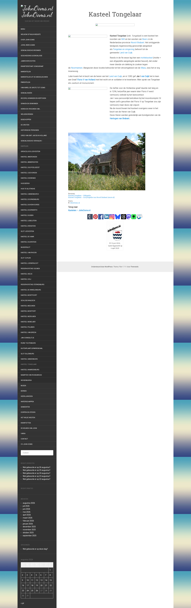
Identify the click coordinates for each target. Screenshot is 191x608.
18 (32, 585)
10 (28, 580)
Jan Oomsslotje (27, 338)
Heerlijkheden (27, 396)
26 (37, 591)
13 (41, 580)
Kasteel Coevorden (29, 173)
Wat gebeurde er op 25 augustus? (36, 470)
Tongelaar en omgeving (123, 49)
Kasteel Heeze (26, 274)
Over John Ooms (27, 40)
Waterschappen (27, 402)
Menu (23, 29)
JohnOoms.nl (75, 203)
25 (32, 591)
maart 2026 (27, 518)
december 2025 (29, 527)
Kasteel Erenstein (28, 226)
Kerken (24, 391)
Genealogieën (26, 93)
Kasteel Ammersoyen (29, 162)
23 (23, 591)
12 (37, 580)
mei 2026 (26, 512)
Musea (23, 386)
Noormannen (77, 68)
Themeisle (134, 267)
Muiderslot (25, 247)
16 (23, 585)
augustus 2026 (29, 503)
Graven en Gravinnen (29, 103)
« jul (22, 603)
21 (46, 585)
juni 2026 (26, 509)
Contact (24, 439)
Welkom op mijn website (31, 34)
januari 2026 (28, 524)
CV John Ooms (26, 444)
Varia (23, 433)
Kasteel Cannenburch (30, 194)
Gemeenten (25, 407)
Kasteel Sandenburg (29, 359)
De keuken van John (29, 428)
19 (37, 585)
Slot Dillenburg (27, 354)
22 (51, 585)
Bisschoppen (26, 119)
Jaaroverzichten (28, 61)
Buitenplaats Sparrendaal (32, 348)
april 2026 (27, 515)
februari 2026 (28, 521)
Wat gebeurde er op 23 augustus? (36, 476)
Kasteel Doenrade (28, 178)
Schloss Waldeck (28, 300)
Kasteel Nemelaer (28, 322)
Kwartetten (26, 423)
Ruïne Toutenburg (28, 343)
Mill (123, 39)
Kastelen (24, 146)
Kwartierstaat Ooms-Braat (32, 66)
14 (46, 580)
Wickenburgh (26, 380)
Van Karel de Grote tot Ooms (33, 88)
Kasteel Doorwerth (29, 210)
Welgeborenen (27, 114)
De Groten (25, 125)
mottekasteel (147, 57)
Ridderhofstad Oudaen (30, 268)
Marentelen (26, 72)
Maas (143, 68)
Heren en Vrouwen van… (31, 109)
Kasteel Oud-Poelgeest (30, 167)
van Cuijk (145, 76)
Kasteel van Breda (28, 332)
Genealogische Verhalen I (31, 141)
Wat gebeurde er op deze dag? (35, 549)
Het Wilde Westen (28, 417)
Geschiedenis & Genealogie (31, 56)
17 (28, 585)
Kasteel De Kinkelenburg (31, 290)
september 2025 (29, 536)
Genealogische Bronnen (31, 50)
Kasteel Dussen (27, 215)
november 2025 (29, 530)
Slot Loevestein (27, 231)
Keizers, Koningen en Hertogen (33, 98)
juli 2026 (26, 506)
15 (51, 580)
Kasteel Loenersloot (29, 263)
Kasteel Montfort (28, 311)
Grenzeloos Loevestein (30, 151)
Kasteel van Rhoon (29, 253)
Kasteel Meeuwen (28, 306)
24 (28, 591)
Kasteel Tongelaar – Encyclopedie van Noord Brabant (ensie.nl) (91, 197)
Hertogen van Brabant (119, 118)
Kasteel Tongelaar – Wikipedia (79, 195)
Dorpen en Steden (28, 412)
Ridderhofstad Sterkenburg (32, 284)
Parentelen (25, 82)
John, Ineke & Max (28, 45)
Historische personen (30, 130)
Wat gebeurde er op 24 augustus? (36, 473)
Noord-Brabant (137, 42)
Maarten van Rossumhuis (31, 375)
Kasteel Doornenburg (30, 199)
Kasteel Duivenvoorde (30, 205)
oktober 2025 (28, 533)
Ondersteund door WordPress (102, 267)
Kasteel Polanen (27, 327)
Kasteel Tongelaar (29, 364)
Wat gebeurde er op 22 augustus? (36, 479)
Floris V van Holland (86, 79)
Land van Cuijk (126, 52)
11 (32, 580)
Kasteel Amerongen (29, 157)
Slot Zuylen (26, 258)
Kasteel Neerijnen (28, 316)
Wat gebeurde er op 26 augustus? (36, 467)
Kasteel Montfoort (29, 295)
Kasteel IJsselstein (29, 221)
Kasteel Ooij (26, 279)
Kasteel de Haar (27, 237)
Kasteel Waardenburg (30, 370)
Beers (145, 39)
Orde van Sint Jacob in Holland (34, 135)
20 (41, 585)
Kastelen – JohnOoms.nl (79, 210)
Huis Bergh (25, 183)
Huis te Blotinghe (28, 189)
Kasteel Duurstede (28, 242)
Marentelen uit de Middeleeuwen (34, 77)
